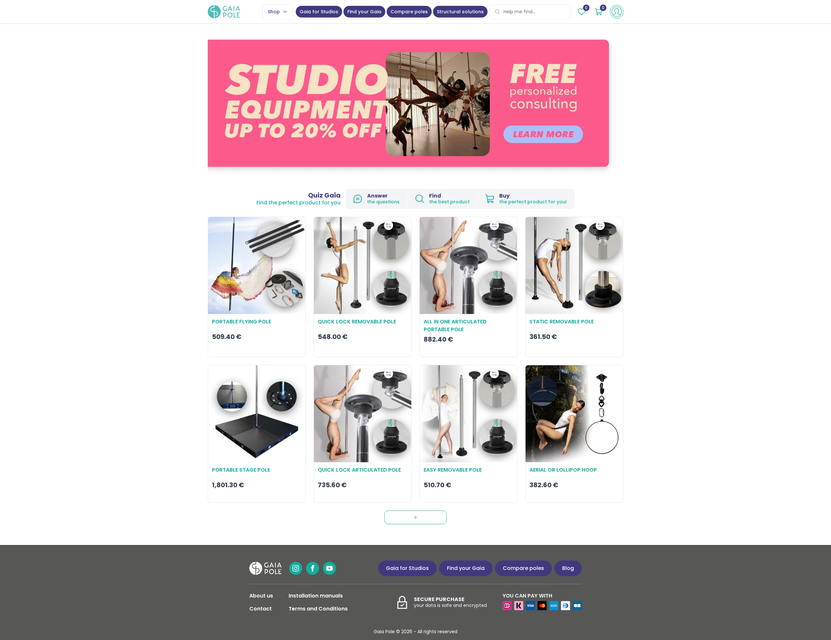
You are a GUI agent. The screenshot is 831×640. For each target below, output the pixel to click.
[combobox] (530, 11)
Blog (568, 568)
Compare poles (409, 11)
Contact (260, 608)
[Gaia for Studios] (415, 103)
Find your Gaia (364, 11)
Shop (274, 11)
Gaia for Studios (319, 11)
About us (261, 595)
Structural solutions (460, 11)
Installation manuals (316, 595)
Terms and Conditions (318, 608)
